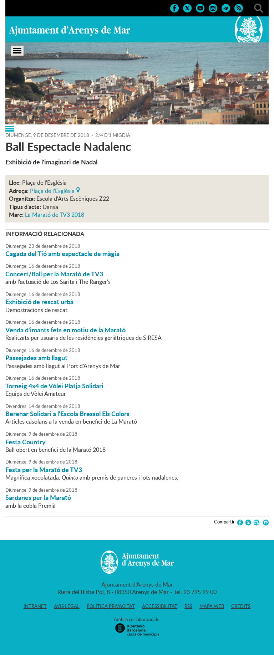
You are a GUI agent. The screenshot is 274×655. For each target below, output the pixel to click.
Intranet (35, 606)
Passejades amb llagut (36, 357)
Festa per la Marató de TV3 (43, 469)
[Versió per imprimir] (264, 523)
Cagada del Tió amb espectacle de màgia (62, 253)
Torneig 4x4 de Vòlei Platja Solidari (54, 385)
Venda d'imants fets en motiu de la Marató (65, 329)
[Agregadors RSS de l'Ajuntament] (238, 7)
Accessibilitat (159, 606)
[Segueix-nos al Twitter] (187, 7)
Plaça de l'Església (52, 190)
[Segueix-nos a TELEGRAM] (225, 7)
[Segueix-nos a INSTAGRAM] (213, 7)
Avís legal (67, 606)
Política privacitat (111, 606)
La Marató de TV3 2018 (54, 215)
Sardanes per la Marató (38, 497)
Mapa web (211, 606)
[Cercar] (258, 7)
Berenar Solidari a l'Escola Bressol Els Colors (67, 413)
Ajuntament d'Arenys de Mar (69, 30)
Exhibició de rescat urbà (39, 301)
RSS (188, 606)
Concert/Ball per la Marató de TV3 (54, 273)
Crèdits (240, 606)
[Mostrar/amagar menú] (17, 51)
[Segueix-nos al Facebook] (174, 7)
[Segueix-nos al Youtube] (200, 7)
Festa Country (25, 441)
